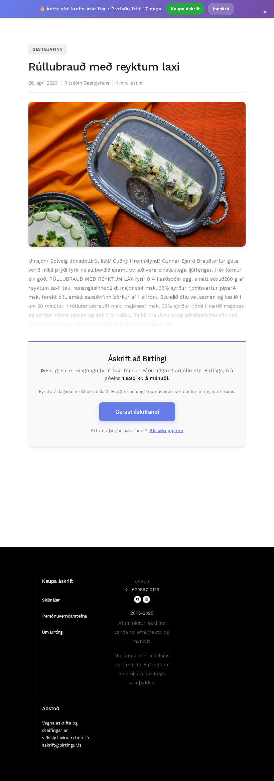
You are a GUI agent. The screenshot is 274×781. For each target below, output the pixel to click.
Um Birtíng (52, 632)
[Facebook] (137, 599)
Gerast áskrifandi (137, 411)
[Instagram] (146, 599)
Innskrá (221, 8)
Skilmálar (50, 600)
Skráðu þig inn (166, 430)
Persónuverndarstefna (64, 616)
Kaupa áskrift (185, 8)
